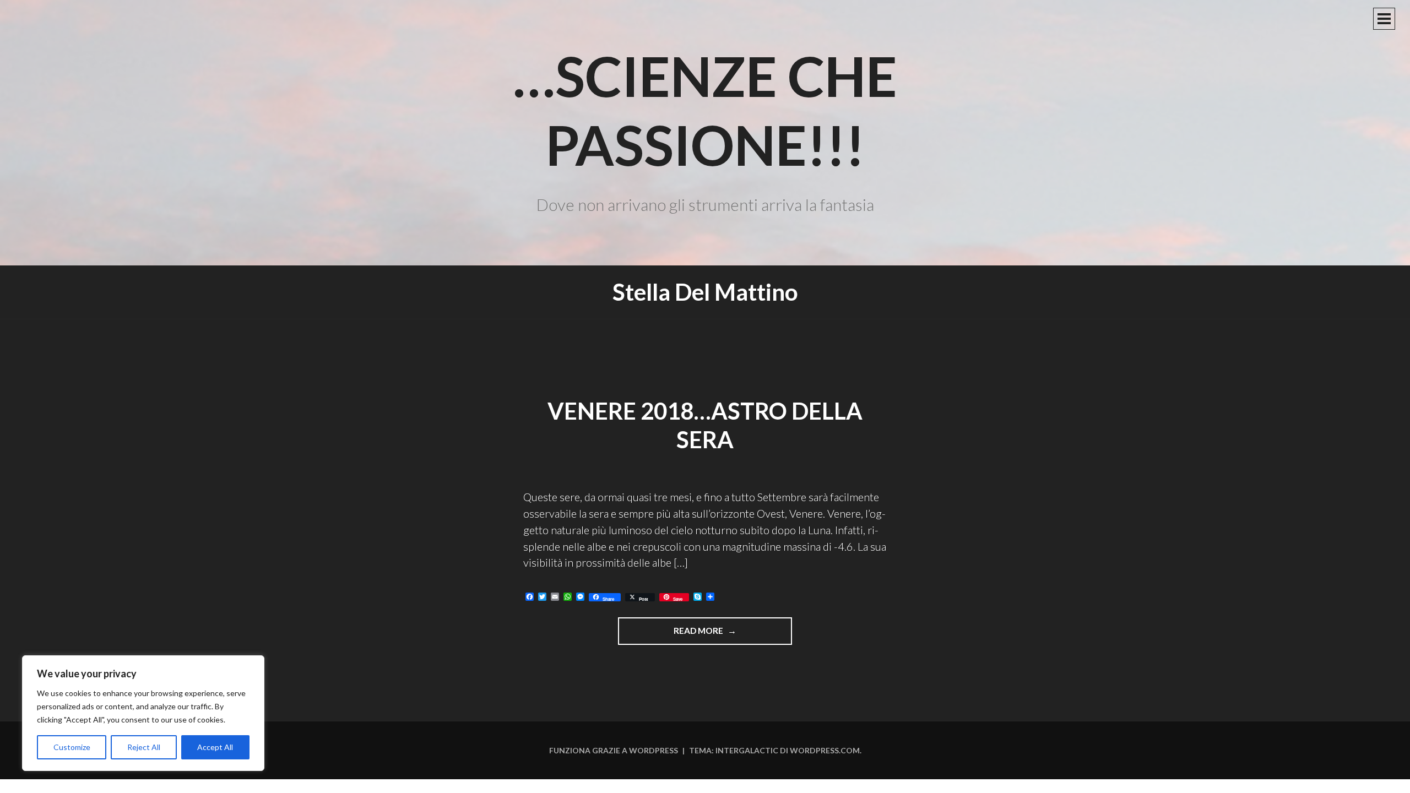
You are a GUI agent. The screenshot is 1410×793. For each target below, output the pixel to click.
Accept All (215, 747)
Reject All (143, 747)
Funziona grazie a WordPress (613, 750)
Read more (714, 635)
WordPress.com (825, 750)
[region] (143, 713)
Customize (71, 747)
